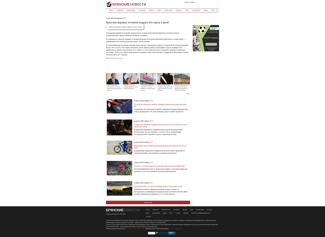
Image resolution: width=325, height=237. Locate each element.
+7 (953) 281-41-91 (130, 228)
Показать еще (148, 202)
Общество (120, 10)
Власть (111, 10)
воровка (112, 58)
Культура (178, 10)
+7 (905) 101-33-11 (140, 228)
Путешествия (196, 10)
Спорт (187, 10)
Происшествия (131, 10)
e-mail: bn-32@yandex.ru (176, 228)
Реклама (185, 213)
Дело (159, 10)
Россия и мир (168, 10)
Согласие (148, 216)
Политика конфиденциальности (200, 213)
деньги (117, 58)
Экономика (142, 10)
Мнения (151, 10)
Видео (206, 10)
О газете (178, 213)
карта (121, 58)
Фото (171, 213)
